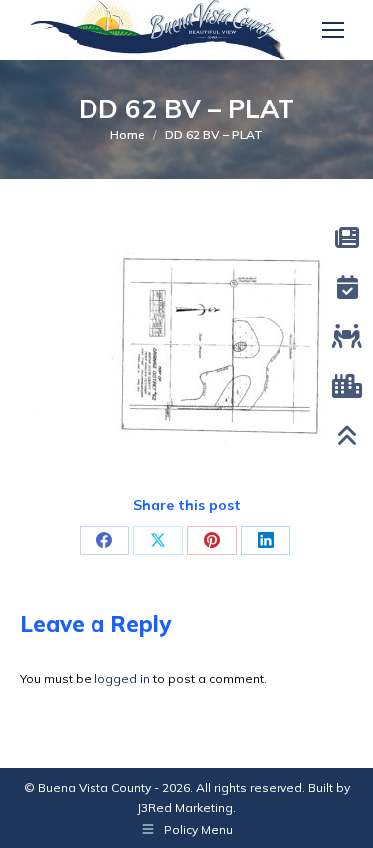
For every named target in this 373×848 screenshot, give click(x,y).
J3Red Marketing (185, 807)
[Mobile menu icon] (333, 30)
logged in (122, 678)
